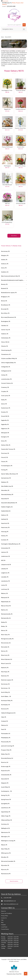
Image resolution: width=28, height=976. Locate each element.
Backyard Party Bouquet (20, 166)
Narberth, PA (4, 667)
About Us (3, 911)
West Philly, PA (5, 849)
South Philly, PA (5, 787)
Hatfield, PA (4, 519)
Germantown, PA (6, 478)
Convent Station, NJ (7, 383)
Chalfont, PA (4, 334)
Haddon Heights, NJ (7, 507)
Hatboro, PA (4, 515)
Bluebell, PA (4, 288)
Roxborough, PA (5, 766)
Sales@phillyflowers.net (10, 901)
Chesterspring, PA (6, 350)
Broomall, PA (4, 309)
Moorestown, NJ (6, 643)
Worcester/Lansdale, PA (8, 861)
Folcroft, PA (4, 457)
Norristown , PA (5, 688)
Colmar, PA (4, 375)
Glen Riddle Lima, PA (7, 486)
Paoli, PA (3, 729)
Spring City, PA (5, 795)
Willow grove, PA (6, 853)
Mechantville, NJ (6, 618)
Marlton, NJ (4, 610)
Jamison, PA (4, 552)
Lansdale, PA (4, 577)
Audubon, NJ (4, 272)
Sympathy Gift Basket (7, 128)
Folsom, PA (4, 461)
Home (2, 37)
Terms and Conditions (6, 913)
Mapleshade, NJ (5, 601)
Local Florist (4, 927)
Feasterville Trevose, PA (8, 449)
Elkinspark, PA (5, 432)
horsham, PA (4, 540)
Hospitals (3, 924)
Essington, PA (5, 437)
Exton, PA (3, 441)
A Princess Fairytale (20, 203)
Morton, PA (4, 651)
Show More (14, 235)
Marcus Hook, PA (6, 606)
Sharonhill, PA (5, 779)
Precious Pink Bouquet (7, 147)
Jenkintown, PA (5, 556)
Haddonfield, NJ (5, 511)
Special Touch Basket (21, 184)
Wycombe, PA (5, 865)
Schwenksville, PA (6, 775)
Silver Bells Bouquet (7, 184)
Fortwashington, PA (6, 465)
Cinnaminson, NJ (6, 354)
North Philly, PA (5, 692)
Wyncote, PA (4, 869)
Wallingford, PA (5, 828)
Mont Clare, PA (5, 634)
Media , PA (4, 626)
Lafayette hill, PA (6, 564)
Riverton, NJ (4, 762)
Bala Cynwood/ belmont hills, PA (10, 276)
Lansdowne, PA (5, 581)
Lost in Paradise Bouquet (7, 222)
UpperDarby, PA (5, 812)
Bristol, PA (4, 301)
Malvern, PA (4, 593)
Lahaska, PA (4, 568)
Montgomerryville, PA (7, 639)
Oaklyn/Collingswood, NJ (8, 713)
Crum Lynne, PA (5, 395)
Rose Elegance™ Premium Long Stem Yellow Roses (7, 90)
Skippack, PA (4, 783)
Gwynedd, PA (5, 498)
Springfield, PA (5, 803)
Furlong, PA (4, 470)
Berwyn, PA (4, 284)
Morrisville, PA (5, 647)
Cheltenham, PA (5, 338)
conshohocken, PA (6, 379)
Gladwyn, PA (4, 482)
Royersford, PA (5, 770)
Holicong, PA (4, 531)
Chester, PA (4, 346)
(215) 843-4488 (11, 6)
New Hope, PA (5, 672)
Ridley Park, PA (5, 754)
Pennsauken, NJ (5, 733)
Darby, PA (3, 400)
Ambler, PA (4, 259)
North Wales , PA (6, 696)
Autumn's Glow (20, 147)
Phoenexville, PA (5, 742)
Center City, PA (5, 329)
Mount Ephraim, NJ (6, 659)
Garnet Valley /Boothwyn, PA (9, 474)
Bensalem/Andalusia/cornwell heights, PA (13, 280)
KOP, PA (3, 560)
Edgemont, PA (5, 428)
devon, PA (4, 404)
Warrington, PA (5, 836)
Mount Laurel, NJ (6, 663)
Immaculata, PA (5, 548)
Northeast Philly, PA (6, 700)
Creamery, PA (5, 387)
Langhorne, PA (5, 573)
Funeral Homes (5, 929)
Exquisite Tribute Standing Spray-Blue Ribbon (20, 128)
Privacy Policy (4, 915)
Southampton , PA (6, 791)
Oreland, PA (4, 721)
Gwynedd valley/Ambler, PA (9, 503)
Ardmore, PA (4, 264)
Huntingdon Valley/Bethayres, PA (10, 544)
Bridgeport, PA (5, 296)
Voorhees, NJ (5, 824)
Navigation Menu (7, 29)
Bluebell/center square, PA (9, 292)
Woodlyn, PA (4, 857)
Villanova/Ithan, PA (6, 820)
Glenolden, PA (5, 490)
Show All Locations (14, 881)
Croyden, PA (4, 391)
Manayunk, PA (5, 597)
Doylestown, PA (5, 408)
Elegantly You (7, 109)
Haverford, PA (5, 523)
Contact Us (4, 918)
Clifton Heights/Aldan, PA (8, 362)
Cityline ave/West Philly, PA (9, 358)
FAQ (2, 920)
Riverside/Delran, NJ (7, 758)
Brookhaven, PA (5, 305)
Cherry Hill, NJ (5, 342)
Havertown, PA (5, 527)
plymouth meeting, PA (7, 746)
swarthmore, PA (5, 808)
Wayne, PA (4, 845)
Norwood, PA (4, 709)
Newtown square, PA (7, 680)
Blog (2, 922)
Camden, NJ (4, 325)
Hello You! (7, 203)
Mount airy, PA (5, 655)
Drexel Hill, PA (5, 416)
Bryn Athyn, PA (5, 313)
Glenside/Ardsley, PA (7, 494)
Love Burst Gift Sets (21, 109)
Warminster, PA (5, 832)
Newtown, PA (5, 676)
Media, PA (4, 622)
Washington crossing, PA (8, 840)
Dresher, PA (4, 412)
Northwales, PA (5, 704)
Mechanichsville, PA (6, 614)
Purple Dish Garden (20, 90)
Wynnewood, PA (5, 873)
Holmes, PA (4, 536)
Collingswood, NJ (6, 371)
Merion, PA (4, 630)
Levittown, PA (5, 589)
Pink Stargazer (7, 166)
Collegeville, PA (5, 367)
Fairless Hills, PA (5, 445)
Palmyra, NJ (4, 725)
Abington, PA (4, 255)
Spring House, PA (6, 799)
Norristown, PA (5, 251)
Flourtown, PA (5, 453)
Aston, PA (4, 268)
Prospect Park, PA (6, 750)
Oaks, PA (3, 717)
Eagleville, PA (5, 420)
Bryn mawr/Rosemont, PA (8, 317)
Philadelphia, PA (5, 737)
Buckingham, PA (5, 321)
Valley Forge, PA (5, 816)
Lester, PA (4, 585)
